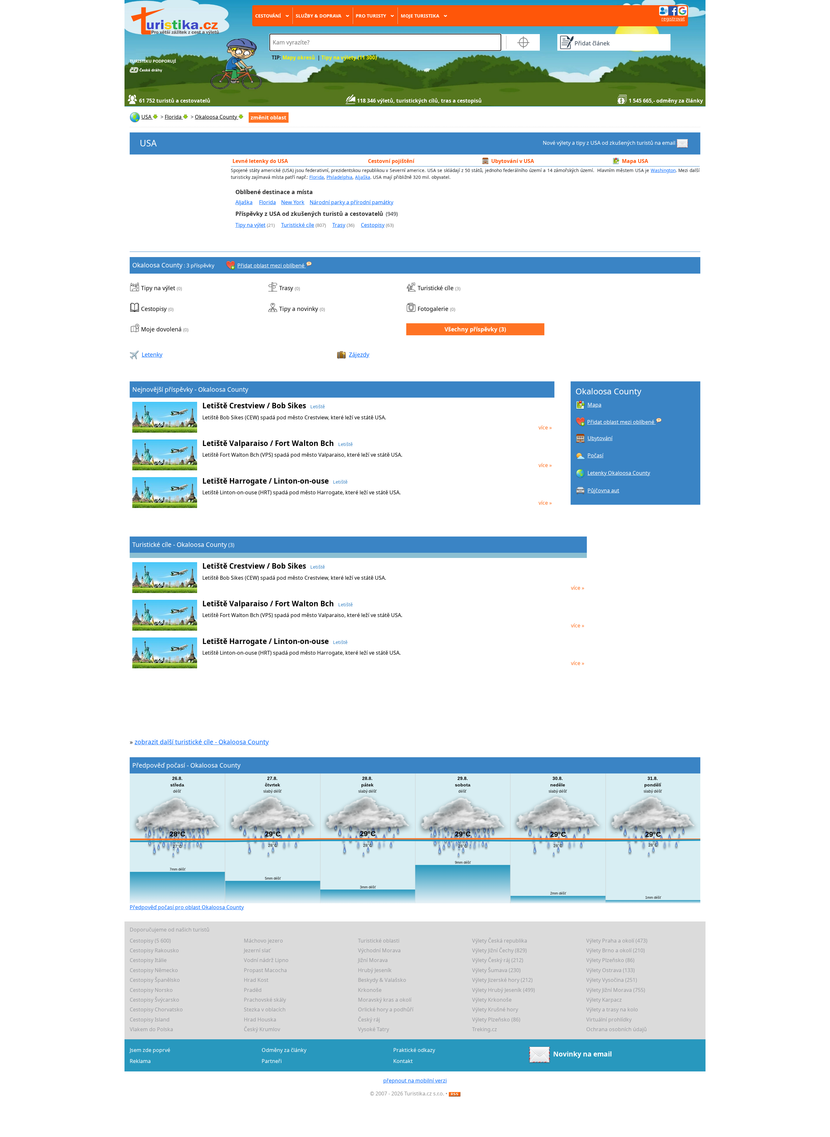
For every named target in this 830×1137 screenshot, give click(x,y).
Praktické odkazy (414, 1050)
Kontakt (403, 1061)
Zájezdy (359, 354)
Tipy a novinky (298, 309)
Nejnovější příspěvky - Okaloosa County (190, 389)
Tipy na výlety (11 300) (349, 57)
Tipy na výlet (250, 225)
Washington (663, 170)
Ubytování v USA (512, 161)
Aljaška (362, 177)
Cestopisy (373, 225)
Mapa (594, 404)
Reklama (140, 1061)
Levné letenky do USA (260, 161)
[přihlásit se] (673, 10)
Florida (316, 177)
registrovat (673, 19)
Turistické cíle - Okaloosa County (179, 544)
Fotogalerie (433, 309)
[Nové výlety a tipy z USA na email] (683, 142)
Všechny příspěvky (471, 329)
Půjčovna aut (603, 490)
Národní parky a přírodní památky (351, 202)
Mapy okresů (298, 57)
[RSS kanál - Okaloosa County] (454, 1093)
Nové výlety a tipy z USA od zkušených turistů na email (609, 142)
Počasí (595, 455)
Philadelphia (339, 177)
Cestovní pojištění (391, 161)
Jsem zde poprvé (150, 1050)
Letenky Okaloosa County (618, 472)
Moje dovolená (161, 329)
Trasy (338, 225)
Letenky (152, 354)
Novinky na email (582, 1053)
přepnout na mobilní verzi (415, 1080)
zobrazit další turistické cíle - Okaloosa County (202, 741)
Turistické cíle (297, 225)
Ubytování (599, 438)
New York (292, 202)
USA (148, 143)
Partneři (272, 1061)
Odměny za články (284, 1050)
